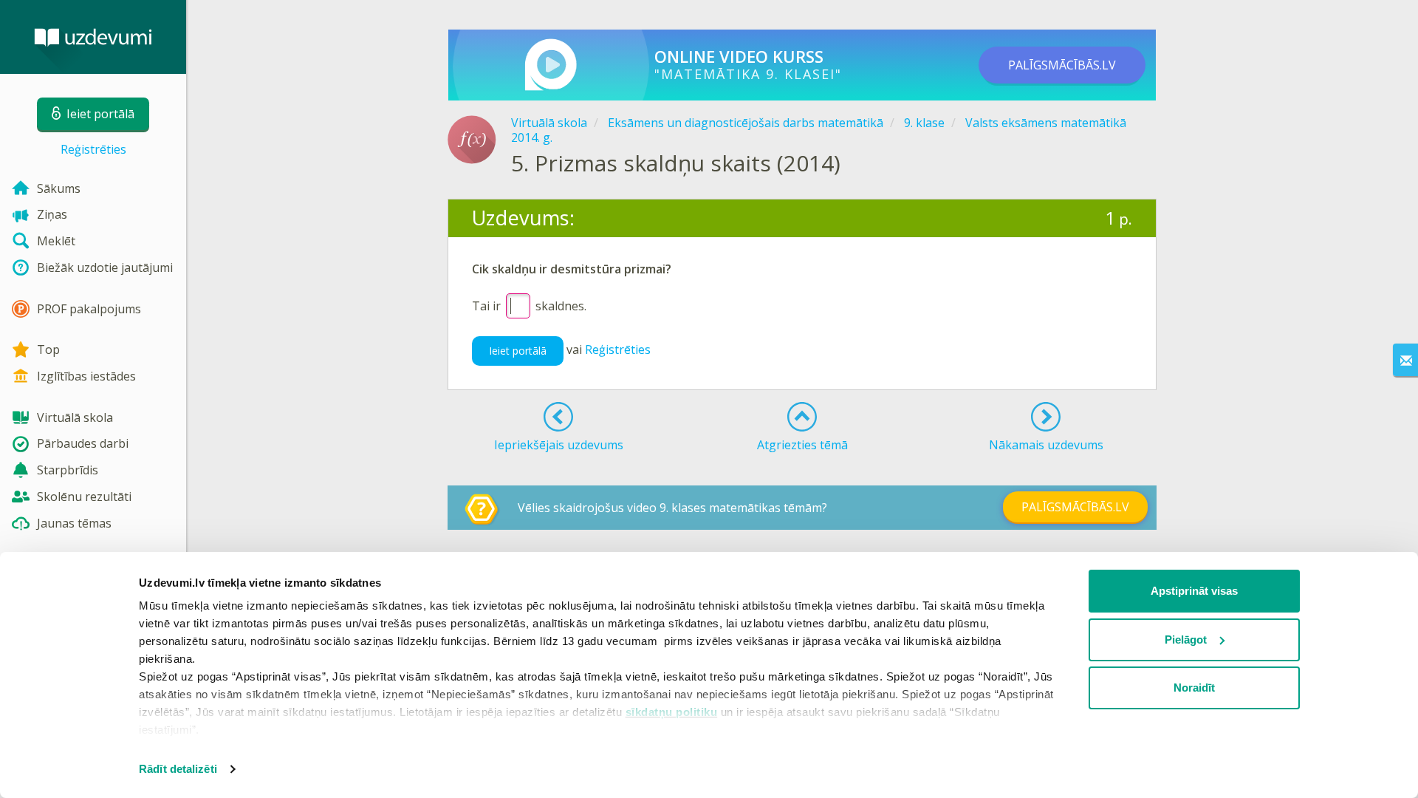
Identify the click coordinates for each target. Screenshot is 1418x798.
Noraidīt (1194, 687)
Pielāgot (1186, 639)
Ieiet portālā (518, 351)
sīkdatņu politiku (672, 712)
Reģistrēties (93, 149)
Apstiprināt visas (1194, 590)
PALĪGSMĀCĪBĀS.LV (1062, 65)
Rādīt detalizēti (178, 769)
